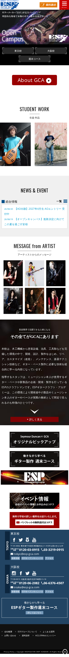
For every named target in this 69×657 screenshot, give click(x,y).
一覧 (59, 201)
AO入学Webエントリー (45, 635)
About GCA (31, 80)
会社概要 (8, 631)
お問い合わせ (10, 635)
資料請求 (26, 635)
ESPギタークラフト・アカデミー (12, 5)
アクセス (49, 558)
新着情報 (15, 558)
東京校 (15, 533)
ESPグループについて (27, 631)
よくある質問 (48, 631)
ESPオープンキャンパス (32, 558)
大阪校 (15, 567)
